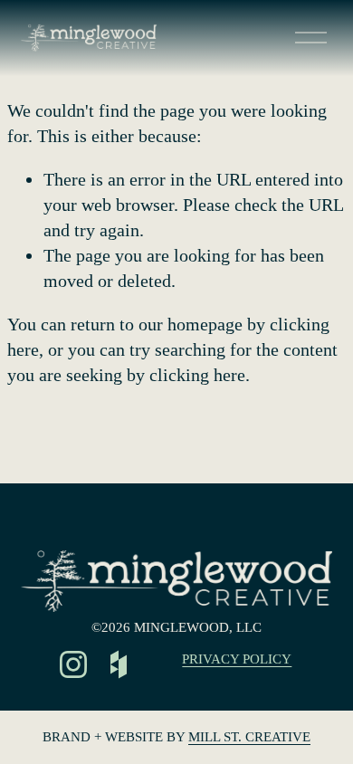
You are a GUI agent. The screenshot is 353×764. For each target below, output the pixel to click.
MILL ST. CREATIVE (249, 737)
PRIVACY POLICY (236, 659)
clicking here (197, 375)
